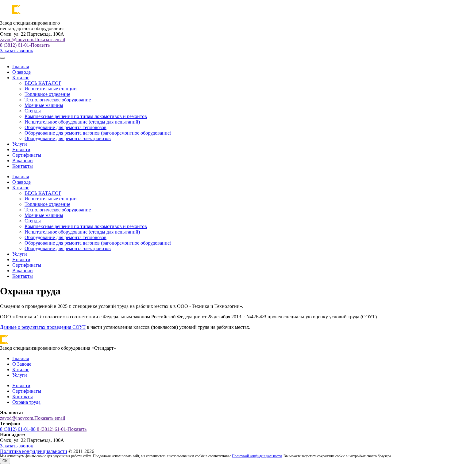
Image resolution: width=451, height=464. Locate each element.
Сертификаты (26, 155)
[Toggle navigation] (2, 58)
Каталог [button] (20, 77)
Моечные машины (44, 105)
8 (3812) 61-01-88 (18, 429)
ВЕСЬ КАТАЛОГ (43, 83)
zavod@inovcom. (32, 39)
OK (5, 461)
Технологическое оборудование (58, 99)
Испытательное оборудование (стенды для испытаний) (82, 121)
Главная (20, 66)
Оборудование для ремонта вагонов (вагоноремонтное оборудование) (98, 133)
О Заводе (21, 364)
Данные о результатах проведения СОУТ (43, 327)
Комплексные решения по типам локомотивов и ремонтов (86, 116)
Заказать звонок (16, 50)
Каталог (20, 369)
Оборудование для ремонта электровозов (68, 138)
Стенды (33, 110)
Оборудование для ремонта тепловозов (65, 127)
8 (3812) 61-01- (25, 45)
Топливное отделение (47, 94)
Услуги (19, 144)
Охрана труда (26, 402)
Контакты (22, 166)
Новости (21, 149)
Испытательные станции (51, 88)
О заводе (21, 72)
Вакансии (22, 160)
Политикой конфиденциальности (257, 456)
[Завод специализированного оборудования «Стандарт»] (41, 12)
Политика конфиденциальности (33, 451)
